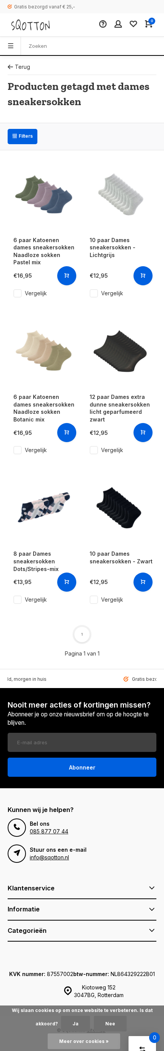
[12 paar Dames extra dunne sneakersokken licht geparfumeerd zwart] (120, 351)
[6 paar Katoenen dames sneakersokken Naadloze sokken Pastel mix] (44, 194)
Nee (110, 1024)
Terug (22, 66)
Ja (75, 1024)
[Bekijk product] (66, 275)
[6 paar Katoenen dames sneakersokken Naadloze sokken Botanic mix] (44, 351)
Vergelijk (36, 293)
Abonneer (82, 767)
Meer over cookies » (84, 1041)
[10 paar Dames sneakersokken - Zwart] (120, 508)
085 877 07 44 (49, 831)
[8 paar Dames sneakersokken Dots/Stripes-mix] (44, 508)
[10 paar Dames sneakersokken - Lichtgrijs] (120, 194)
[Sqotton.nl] (30, 24)
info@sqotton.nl (49, 857)
